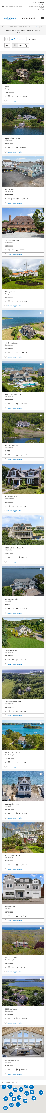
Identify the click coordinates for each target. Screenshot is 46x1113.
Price (17, 30)
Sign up (41, 10)
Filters (36, 30)
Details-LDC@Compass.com (36, 5)
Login (42, 7)
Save (37, 27)
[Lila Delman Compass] (20, 18)
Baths (29, 30)
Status (22, 33)
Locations (9, 30)
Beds (23, 30)
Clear (42, 27)
